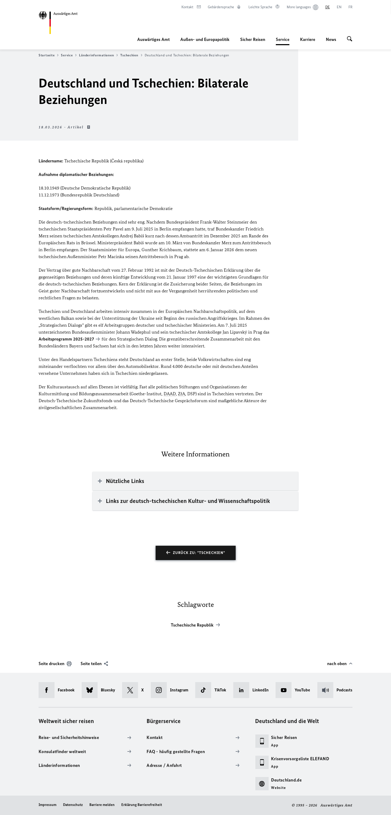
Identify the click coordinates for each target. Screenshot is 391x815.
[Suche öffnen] (349, 39)
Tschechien (129, 55)
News (331, 39)
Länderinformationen (96, 55)
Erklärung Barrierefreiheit (141, 805)
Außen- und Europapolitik (205, 39)
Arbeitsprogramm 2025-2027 (66, 339)
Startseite (47, 55)
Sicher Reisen (252, 39)
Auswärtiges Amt (153, 39)
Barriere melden (102, 805)
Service (282, 41)
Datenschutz (73, 805)
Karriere (307, 39)
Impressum (47, 805)
